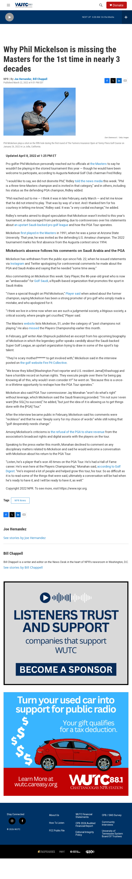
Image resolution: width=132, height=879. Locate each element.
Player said (73, 293)
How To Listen (56, 823)
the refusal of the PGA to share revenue (77, 432)
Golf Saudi (41, 281)
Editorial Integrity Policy (85, 833)
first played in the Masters (38, 233)
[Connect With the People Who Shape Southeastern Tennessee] (66, 633)
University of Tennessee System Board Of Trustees (112, 834)
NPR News (20, 500)
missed (34, 328)
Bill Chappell (40, 79)
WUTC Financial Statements (84, 815)
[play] (9, 17)
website (29, 323)
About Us (54, 815)
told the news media (89, 181)
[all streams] (127, 17)
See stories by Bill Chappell (23, 567)
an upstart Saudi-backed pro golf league (41, 225)
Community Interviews (108, 823)
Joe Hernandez (22, 79)
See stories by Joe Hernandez (24, 538)
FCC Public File (57, 830)
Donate (118, 5)
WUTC (17, 829)
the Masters (98, 164)
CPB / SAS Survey (112, 815)
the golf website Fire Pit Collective (43, 363)
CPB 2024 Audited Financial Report (85, 824)
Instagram (17, 263)
